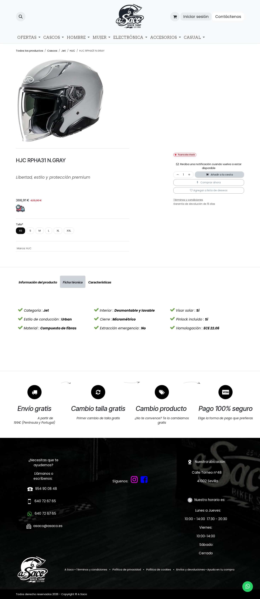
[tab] (38, 282)
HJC (72, 50)
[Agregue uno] (189, 175)
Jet (63, 50)
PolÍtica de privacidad (126, 569)
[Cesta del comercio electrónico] (175, 16)
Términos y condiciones (91, 569)
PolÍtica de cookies (158, 569)
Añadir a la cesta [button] (221, 174)
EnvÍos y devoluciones (190, 569)
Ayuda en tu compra (220, 569)
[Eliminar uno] (177, 175)
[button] (20, 16)
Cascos (52, 50)
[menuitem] (29, 37)
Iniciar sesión (196, 16)
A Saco (69, 569)
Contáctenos (228, 16)
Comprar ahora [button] (210, 182)
